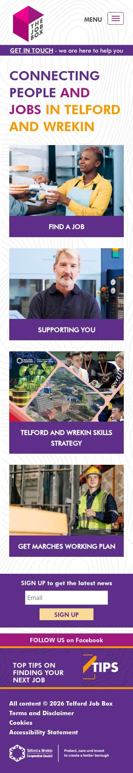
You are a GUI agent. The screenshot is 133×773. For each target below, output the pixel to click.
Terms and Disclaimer (41, 713)
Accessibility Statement (43, 732)
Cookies (21, 722)
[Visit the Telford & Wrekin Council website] (59, 759)
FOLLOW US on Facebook (66, 640)
